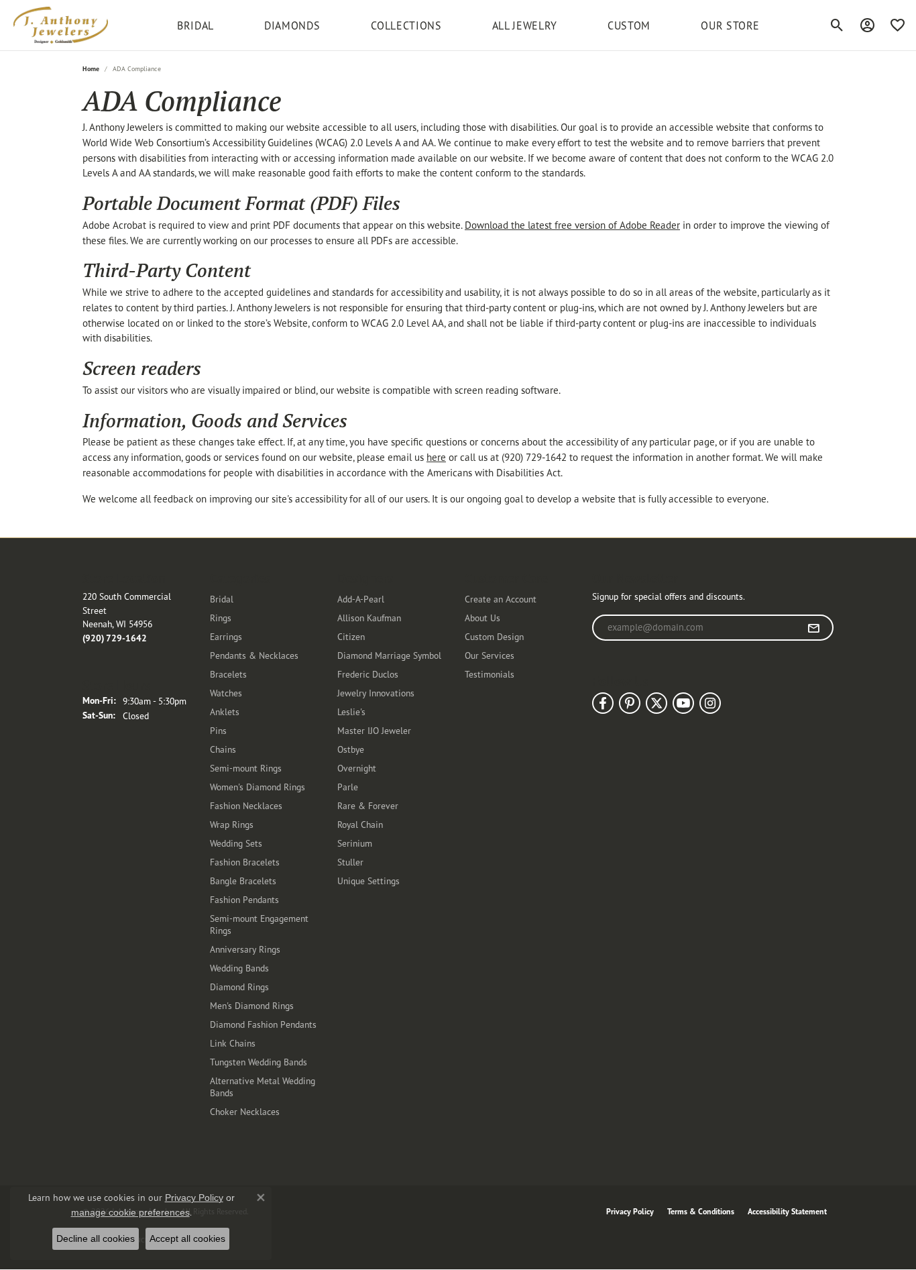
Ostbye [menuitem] (350, 749)
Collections (406, 25)
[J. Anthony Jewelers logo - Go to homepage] (61, 25)
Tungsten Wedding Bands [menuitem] (258, 1061)
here (436, 457)
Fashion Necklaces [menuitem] (246, 805)
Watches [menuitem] (226, 692)
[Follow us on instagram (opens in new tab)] (710, 703)
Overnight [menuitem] (356, 768)
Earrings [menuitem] (226, 636)
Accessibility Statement (787, 1211)
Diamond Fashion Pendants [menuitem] (263, 1024)
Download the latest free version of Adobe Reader (572, 225)
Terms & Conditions (700, 1211)
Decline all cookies (95, 1238)
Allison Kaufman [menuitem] (369, 617)
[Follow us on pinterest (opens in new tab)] (629, 703)
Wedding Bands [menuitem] (239, 967)
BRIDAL (195, 25)
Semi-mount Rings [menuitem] (246, 768)
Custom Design (494, 636)
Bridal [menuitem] (221, 598)
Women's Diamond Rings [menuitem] (257, 786)
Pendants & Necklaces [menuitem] (254, 655)
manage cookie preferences (130, 1212)
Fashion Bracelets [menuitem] (245, 861)
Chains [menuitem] (223, 749)
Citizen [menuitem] (351, 636)
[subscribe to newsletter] (813, 628)
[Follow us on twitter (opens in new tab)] (656, 703)
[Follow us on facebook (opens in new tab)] (603, 703)
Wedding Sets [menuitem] (236, 843)
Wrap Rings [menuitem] (231, 824)
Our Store (730, 25)
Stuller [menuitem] (350, 861)
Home (90, 68)
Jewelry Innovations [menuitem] (375, 692)
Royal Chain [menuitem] (360, 824)
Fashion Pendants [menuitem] (244, 899)
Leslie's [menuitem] (351, 711)
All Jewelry (524, 25)
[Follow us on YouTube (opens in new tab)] (683, 703)
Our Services (489, 655)
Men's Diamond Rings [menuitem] (252, 1005)
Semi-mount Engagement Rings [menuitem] (259, 924)
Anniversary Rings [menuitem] (245, 949)
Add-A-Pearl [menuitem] (360, 598)
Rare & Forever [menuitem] (367, 805)
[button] (837, 25)
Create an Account (500, 598)
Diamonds (292, 25)
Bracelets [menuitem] (228, 674)
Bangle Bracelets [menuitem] (243, 880)
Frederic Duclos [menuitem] (367, 674)
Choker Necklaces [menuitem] (245, 1111)
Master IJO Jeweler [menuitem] (374, 730)
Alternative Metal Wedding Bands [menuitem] (262, 1086)
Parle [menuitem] (347, 786)
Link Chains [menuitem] (232, 1043)
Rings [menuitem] (220, 617)
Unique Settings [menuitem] (368, 880)
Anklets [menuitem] (224, 711)
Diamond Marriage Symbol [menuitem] (389, 655)
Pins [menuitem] (218, 730)
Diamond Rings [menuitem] (239, 986)
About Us (482, 617)
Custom (629, 25)
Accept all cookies (187, 1238)
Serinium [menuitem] (354, 843)
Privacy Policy (630, 1211)
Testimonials (489, 674)
